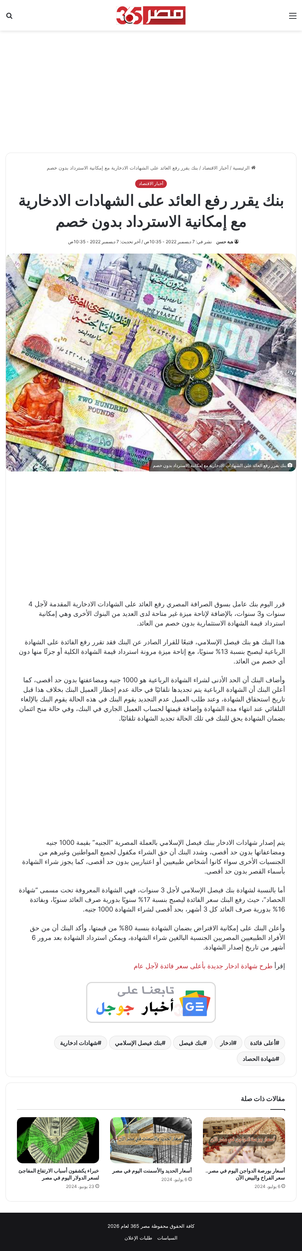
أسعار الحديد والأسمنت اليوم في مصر (152, 1170)
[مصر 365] (151, 15)
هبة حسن (224, 241)
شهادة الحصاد (259, 1058)
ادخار (226, 1042)
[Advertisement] (151, 87)
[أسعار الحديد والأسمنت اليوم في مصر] (151, 1140)
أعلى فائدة (262, 1042)
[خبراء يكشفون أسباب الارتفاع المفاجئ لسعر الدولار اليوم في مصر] (58, 1140)
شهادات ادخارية (79, 1042)
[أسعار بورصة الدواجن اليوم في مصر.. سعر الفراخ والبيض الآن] (244, 1140)
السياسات (167, 1238)
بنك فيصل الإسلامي (138, 1042)
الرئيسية (242, 168)
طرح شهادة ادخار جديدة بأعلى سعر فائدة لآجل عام (203, 966)
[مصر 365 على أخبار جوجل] (151, 1002)
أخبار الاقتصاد (215, 168)
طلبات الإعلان (138, 1238)
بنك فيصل (191, 1042)
